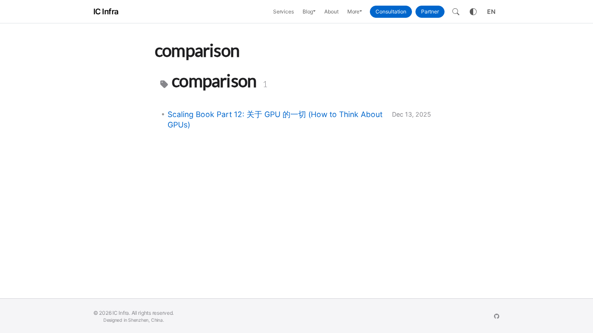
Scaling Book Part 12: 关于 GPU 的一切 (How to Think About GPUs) (275, 119)
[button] (316, 11)
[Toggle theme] (473, 12)
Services (283, 11)
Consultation (391, 11)
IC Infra (106, 11)
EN (491, 11)
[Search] (456, 12)
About (331, 11)
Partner (430, 11)
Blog (308, 11)
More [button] (353, 11)
